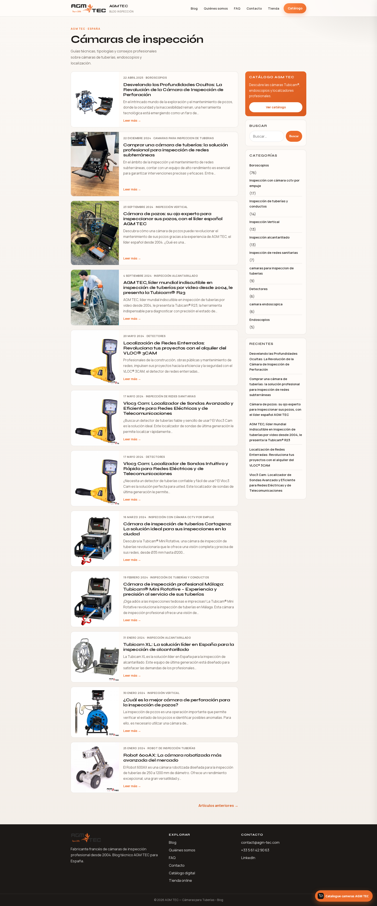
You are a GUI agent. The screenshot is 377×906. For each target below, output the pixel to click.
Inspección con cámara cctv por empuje (181, 517)
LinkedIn (248, 857)
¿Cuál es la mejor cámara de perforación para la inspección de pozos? (176, 702)
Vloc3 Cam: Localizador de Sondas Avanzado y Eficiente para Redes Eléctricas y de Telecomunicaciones (178, 408)
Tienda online (180, 880)
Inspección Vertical (172, 207)
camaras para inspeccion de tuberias (183, 138)
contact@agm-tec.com (260, 842)
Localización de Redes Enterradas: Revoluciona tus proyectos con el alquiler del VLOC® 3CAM (174, 348)
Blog (194, 8)
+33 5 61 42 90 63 (255, 849)
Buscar (294, 136)
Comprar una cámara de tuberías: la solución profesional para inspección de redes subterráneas (175, 150)
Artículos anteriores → (218, 805)
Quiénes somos (216, 8)
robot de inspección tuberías (171, 748)
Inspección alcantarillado (176, 276)
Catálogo (295, 8)
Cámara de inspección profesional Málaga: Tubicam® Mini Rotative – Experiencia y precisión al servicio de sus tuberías (173, 589)
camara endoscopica (266, 304)
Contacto (254, 8)
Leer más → (132, 120)
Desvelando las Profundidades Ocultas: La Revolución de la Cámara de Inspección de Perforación (173, 89)
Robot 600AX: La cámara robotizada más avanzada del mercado (172, 757)
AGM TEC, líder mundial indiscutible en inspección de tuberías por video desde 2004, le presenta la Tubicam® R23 (178, 287)
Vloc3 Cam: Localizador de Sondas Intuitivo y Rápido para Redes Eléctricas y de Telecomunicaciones (175, 468)
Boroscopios (156, 78)
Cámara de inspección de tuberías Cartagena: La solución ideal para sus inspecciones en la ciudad (177, 529)
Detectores (156, 336)
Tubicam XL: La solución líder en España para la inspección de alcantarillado (178, 647)
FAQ (237, 8)
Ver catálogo (276, 107)
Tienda (273, 8)
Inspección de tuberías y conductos (179, 577)
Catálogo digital (182, 872)
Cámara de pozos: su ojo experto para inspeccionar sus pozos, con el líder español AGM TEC (172, 218)
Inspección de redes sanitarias (171, 396)
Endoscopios (259, 319)
